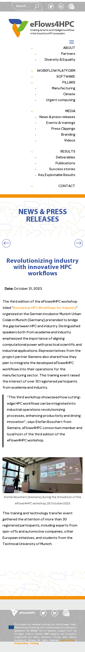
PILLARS (68, 82)
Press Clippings (63, 128)
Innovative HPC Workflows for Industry (44, 308)
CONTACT (66, 186)
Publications (65, 163)
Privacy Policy (21, 644)
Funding (34, 644)
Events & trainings (60, 123)
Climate (69, 94)
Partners (68, 54)
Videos (69, 140)
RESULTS (68, 151)
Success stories (62, 169)
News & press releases (57, 117)
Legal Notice (67, 640)
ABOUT (69, 48)
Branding (68, 134)
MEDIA (70, 111)
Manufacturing (63, 88)
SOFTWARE (65, 76)
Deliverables (65, 157)
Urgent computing (60, 100)
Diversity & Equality (60, 59)
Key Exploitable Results (56, 175)
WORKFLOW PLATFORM (56, 70)
